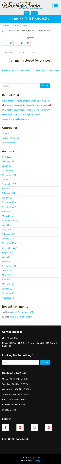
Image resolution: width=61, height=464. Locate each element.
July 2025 (6, 166)
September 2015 (9, 220)
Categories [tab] (22, 52)
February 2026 (8, 161)
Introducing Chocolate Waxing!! (16, 119)
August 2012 (8, 298)
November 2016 (9, 207)
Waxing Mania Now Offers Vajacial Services (21, 114)
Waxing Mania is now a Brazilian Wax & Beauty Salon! (25, 101)
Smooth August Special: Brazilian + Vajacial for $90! (27, 110)
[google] (20, 427)
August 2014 (8, 252)
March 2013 (7, 284)
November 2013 (9, 266)
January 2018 (8, 179)
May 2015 (6, 230)
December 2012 (9, 293)
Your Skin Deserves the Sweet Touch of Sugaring (26, 105)
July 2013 (6, 270)
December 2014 (9, 243)
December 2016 (9, 202)
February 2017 (8, 193)
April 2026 (6, 157)
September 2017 (9, 184)
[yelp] (48, 427)
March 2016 (7, 216)
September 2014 (9, 248)
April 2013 (6, 280)
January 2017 (8, 198)
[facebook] (5, 427)
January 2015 (8, 239)
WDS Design (35, 460)
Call (26, 13)
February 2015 (8, 234)
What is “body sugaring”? (22, 312)
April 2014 (6, 261)
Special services (9, 142)
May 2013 (6, 275)
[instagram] (34, 427)
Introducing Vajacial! (11, 138)
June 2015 (7, 225)
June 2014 (7, 257)
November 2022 (9, 170)
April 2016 (6, 211)
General (5, 133)
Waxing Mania (34, 457)
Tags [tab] (33, 52)
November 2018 (9, 175)
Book (34, 13)
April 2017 (6, 189)
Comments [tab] (8, 52)
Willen (27, 25)
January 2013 (8, 289)
